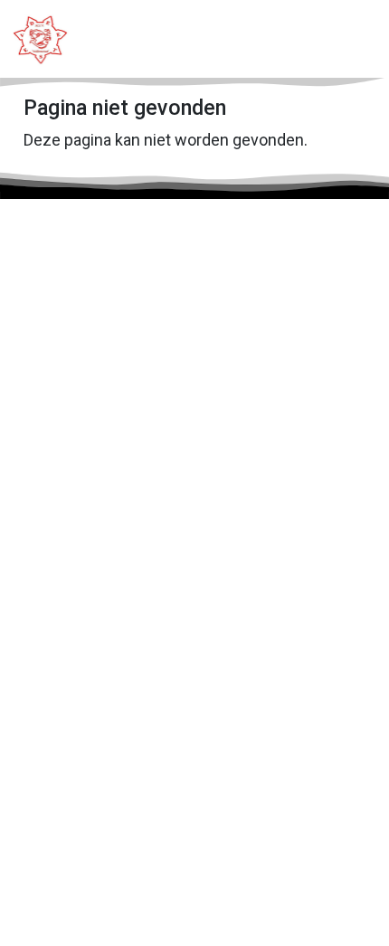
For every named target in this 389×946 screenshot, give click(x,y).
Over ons (61, 620)
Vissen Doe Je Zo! (92, 750)
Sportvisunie (72, 804)
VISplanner (67, 696)
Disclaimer (266, 867)
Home (52, 484)
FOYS (143, 902)
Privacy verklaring (146, 867)
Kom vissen (70, 538)
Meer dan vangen (87, 565)
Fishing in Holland (89, 777)
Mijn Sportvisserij (88, 831)
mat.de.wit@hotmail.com (136, 355)
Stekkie (57, 723)
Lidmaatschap (77, 511)
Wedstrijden (71, 592)
